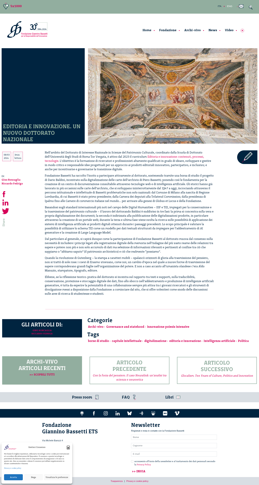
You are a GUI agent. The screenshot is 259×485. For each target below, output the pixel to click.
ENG (229, 6)
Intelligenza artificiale (219, 341)
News (213, 30)
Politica (243, 341)
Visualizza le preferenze (57, 477)
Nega (33, 477)
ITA (219, 6)
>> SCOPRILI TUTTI (42, 374)
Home (147, 30)
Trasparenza (117, 481)
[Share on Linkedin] (6, 202)
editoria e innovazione (185, 341)
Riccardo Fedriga (12, 183)
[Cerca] (250, 7)
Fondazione (167, 30)
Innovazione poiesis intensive (168, 327)
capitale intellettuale (127, 341)
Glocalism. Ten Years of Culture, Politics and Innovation (217, 375)
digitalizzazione (155, 341)
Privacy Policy (144, 464)
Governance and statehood (125, 327)
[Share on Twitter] (6, 210)
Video (229, 30)
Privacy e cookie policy (12, 468)
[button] (68, 447)
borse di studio (98, 341)
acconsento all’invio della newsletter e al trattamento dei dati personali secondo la (174, 463)
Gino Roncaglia (11, 179)
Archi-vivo (192, 30)
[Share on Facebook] (6, 193)
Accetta (13, 477)
